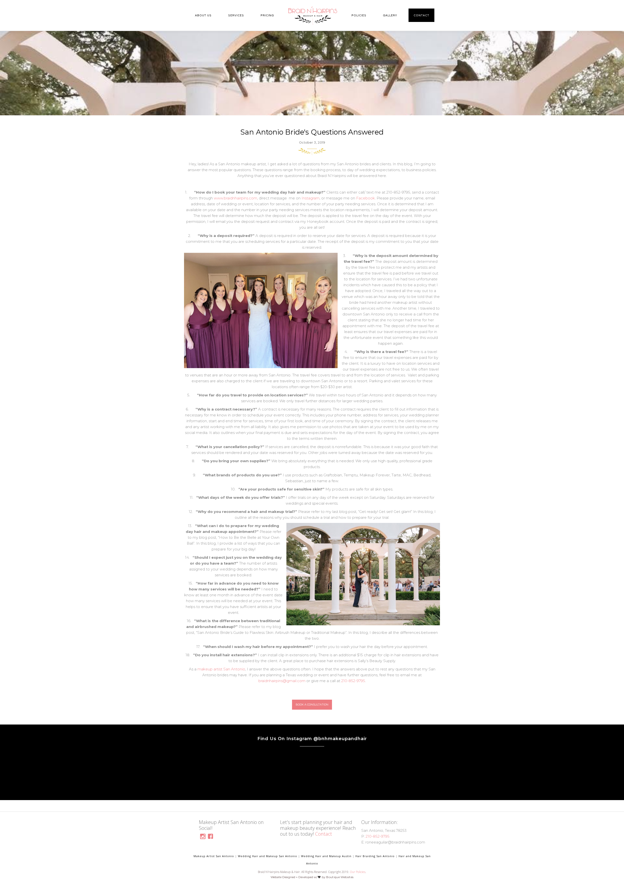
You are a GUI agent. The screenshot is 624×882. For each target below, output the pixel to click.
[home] (312, 16)
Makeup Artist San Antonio (214, 856)
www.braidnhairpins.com (235, 198)
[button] (203, 15)
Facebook (365, 198)
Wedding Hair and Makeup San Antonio (267, 856)
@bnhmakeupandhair (340, 738)
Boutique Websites (339, 877)
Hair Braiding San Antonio (375, 856)
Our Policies (357, 872)
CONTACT (421, 15)
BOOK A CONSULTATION (312, 704)
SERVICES (236, 15)
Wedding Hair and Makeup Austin (326, 856)
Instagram (311, 198)
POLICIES (358, 15)
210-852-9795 (353, 680)
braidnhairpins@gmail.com (281, 680)
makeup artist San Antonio (221, 669)
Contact (323, 834)
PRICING (267, 15)
